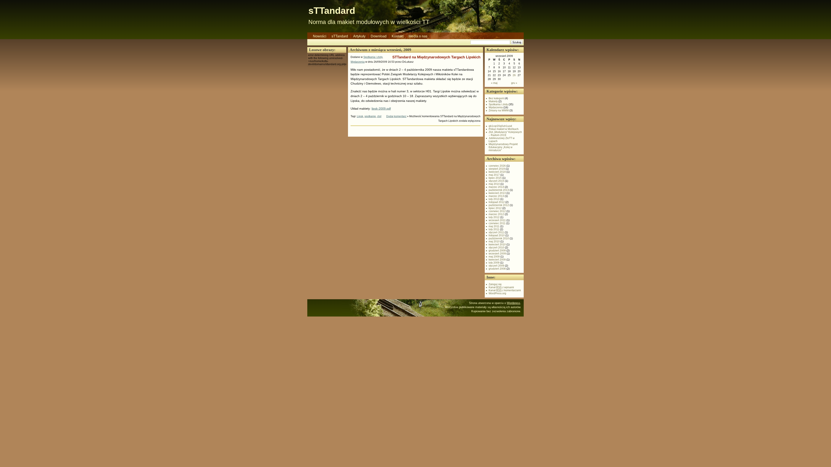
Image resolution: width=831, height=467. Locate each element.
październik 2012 (499, 205)
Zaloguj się (495, 284)
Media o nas (418, 36)
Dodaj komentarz (396, 116)
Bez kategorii (496, 98)
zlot (379, 116)
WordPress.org (497, 293)
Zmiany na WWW (499, 110)
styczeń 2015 (496, 180)
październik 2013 (499, 190)
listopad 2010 (497, 235)
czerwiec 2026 (497, 165)
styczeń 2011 (496, 232)
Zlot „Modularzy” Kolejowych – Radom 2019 (505, 134)
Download (379, 36)
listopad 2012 (497, 202)
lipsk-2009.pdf (381, 108)
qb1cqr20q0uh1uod (500, 126)
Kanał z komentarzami (505, 290)
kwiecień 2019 (497, 171)
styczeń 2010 (496, 247)
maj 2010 (494, 241)
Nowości (319, 36)
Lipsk (360, 116)
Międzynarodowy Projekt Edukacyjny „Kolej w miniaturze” (503, 147)
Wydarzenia (358, 61)
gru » (514, 83)
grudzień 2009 (497, 250)
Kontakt (397, 36)
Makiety (493, 101)
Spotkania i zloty (372, 57)
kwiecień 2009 (497, 259)
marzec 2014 (496, 187)
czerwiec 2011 (497, 223)
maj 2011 (494, 226)
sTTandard (331, 10)
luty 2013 (494, 199)
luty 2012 (494, 217)
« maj (494, 83)
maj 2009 (494, 256)
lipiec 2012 (495, 208)
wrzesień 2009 (497, 253)
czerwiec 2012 (497, 211)
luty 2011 (494, 229)
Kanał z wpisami (501, 287)
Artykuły (359, 36)
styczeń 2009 (496, 265)
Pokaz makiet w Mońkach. (504, 129)
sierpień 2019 (497, 168)
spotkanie (370, 116)
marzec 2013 (496, 196)
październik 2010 (499, 238)
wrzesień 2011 (497, 220)
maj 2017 (494, 174)
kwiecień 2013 (497, 193)
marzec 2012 (496, 214)
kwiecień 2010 (497, 244)
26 (514, 75)
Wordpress (513, 303)
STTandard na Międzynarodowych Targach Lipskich (436, 57)
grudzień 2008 (497, 268)
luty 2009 (494, 262)
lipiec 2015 (495, 177)
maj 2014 (494, 184)
